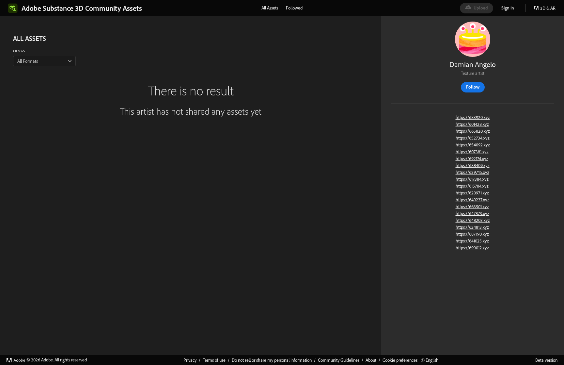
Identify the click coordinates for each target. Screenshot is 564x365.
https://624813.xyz (472, 227)
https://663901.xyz (472, 206)
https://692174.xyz (472, 158)
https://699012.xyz (472, 248)
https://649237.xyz (472, 200)
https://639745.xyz (472, 172)
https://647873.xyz (472, 213)
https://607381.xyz (472, 152)
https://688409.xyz (473, 165)
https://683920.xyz (473, 117)
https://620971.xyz (472, 193)
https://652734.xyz (473, 138)
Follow (472, 87)
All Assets (269, 8)
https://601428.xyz (472, 124)
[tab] (269, 7)
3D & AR (548, 8)
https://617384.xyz (472, 179)
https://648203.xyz (473, 220)
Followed (294, 8)
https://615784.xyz (472, 186)
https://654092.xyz (473, 145)
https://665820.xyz (473, 131)
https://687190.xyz (472, 234)
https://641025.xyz (472, 241)
